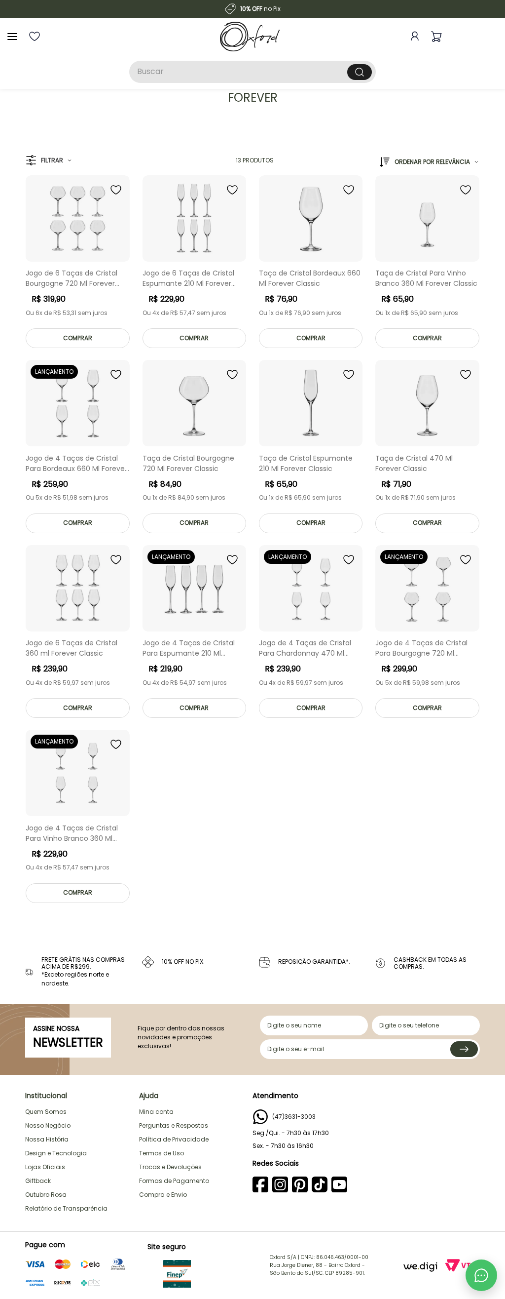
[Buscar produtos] (359, 72)
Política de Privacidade (174, 1139)
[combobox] (252, 72)
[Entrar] (413, 36)
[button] (48, 161)
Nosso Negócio (48, 1125)
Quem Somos (46, 1111)
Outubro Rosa (46, 1194)
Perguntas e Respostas (173, 1125)
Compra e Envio (163, 1194)
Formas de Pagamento (174, 1181)
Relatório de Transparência (66, 1208)
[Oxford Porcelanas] (250, 36)
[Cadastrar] (464, 1049)
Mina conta (156, 1111)
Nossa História (47, 1139)
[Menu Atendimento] (481, 1275)
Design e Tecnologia (56, 1153)
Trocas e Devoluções (170, 1167)
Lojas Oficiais (45, 1167)
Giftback (38, 1181)
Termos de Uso (161, 1153)
